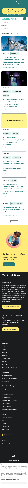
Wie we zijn (6, 283)
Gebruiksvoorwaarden (14, 463)
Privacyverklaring (14, 460)
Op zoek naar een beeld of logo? (12, 316)
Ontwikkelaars (6, 358)
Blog (3, 420)
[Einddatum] (11, 28)
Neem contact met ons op (9, 367)
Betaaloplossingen (7, 375)
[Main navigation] (24, 18)
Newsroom (5, 364)
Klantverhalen (6, 429)
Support (4, 361)
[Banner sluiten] (26, 1)
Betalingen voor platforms (9, 378)
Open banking (6, 397)
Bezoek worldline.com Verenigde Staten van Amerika (14, 11)
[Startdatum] (11, 22)
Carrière (4, 349)
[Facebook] (6, 443)
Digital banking (6, 403)
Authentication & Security (9, 400)
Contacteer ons (9, 264)
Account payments (7, 395)
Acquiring (4, 392)
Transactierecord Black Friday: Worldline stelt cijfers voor (13, 209)
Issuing (4, 389)
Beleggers (5, 355)
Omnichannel (5, 381)
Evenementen (6, 426)
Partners (4, 352)
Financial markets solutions (10, 409)
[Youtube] (9, 443)
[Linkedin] (2, 443)
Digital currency (6, 406)
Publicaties (5, 423)
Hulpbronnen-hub (7, 417)
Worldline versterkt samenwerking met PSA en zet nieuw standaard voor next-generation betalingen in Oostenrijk (14, 188)
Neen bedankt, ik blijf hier (14, 15)
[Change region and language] (16, 435)
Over (3, 346)
